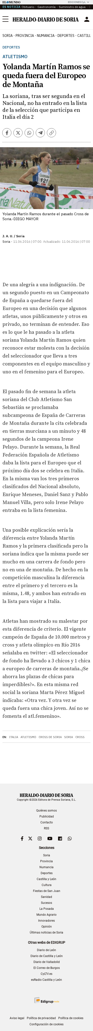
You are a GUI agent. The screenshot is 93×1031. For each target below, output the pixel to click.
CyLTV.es (46, 974)
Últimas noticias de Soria (46, 932)
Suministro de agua (72, 7)
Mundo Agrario (46, 914)
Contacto (46, 822)
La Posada (46, 909)
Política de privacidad (41, 1018)
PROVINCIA (25, 35)
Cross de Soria (50, 737)
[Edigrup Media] (46, 1000)
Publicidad (46, 816)
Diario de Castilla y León (47, 956)
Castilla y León (46, 879)
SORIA (7, 35)
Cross (80, 737)
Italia (13, 737)
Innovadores (46, 920)
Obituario (28, 7)
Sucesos (46, 903)
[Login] (87, 19)
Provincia (46, 861)
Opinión (46, 926)
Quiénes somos (46, 810)
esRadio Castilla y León (46, 980)
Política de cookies (70, 1018)
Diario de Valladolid (46, 962)
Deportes (11, 47)
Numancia (46, 867)
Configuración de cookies (46, 1024)
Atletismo (28, 737)
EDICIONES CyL (77, 2)
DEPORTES (66, 35)
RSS (46, 828)
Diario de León (46, 950)
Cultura (47, 885)
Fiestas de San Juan (46, 891)
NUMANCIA (46, 35)
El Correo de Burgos (46, 968)
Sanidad (46, 897)
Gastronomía (46, 7)
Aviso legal (17, 1018)
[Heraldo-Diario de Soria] (46, 19)
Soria (68, 737)
